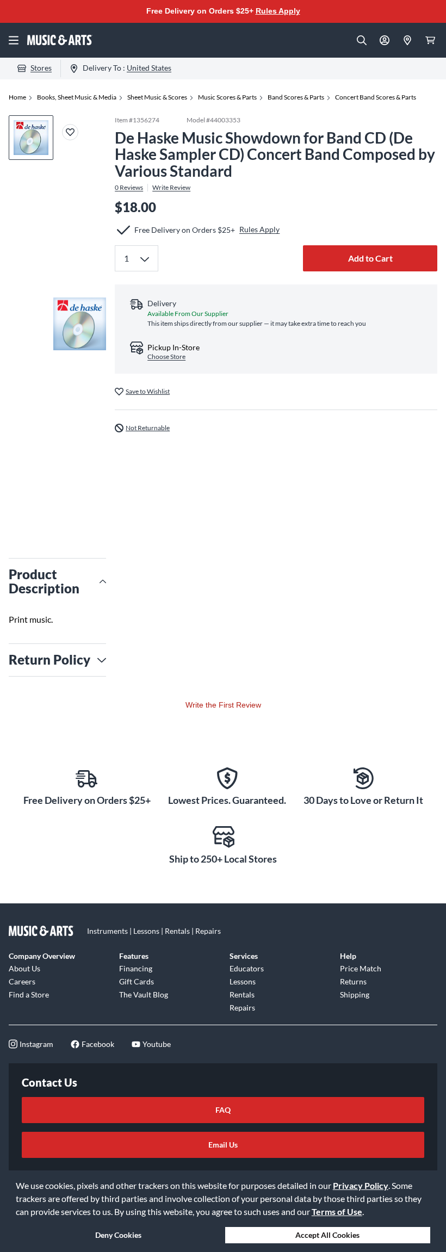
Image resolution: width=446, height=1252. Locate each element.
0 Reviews (129, 187)
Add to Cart (370, 258)
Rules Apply (278, 11)
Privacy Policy (360, 1185)
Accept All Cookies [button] (327, 1234)
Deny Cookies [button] (118, 1234)
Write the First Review (223, 705)
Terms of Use (337, 1211)
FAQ (223, 1109)
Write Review (171, 187)
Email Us (223, 1144)
